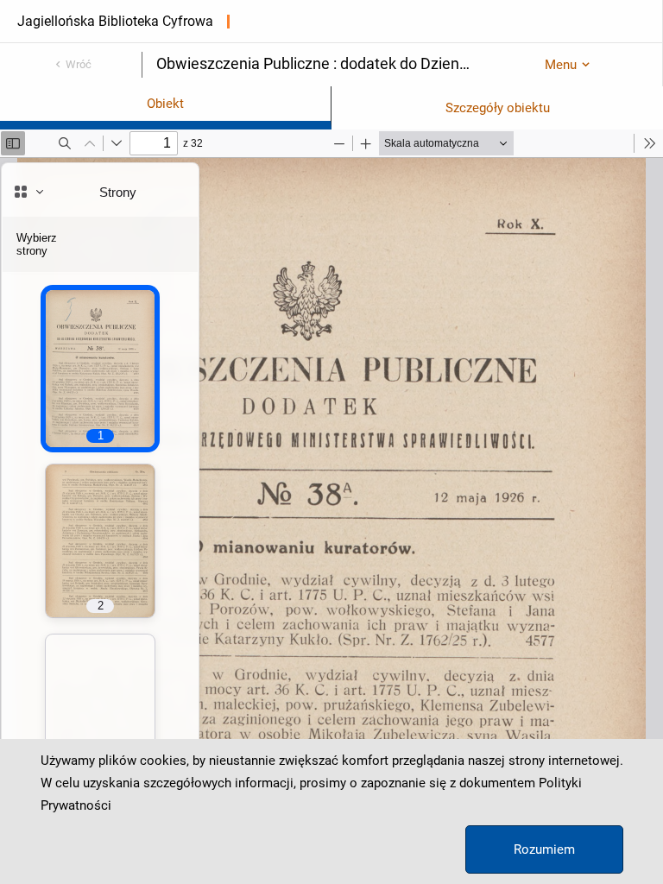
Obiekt (165, 103)
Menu (561, 65)
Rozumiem (544, 849)
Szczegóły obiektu (497, 108)
